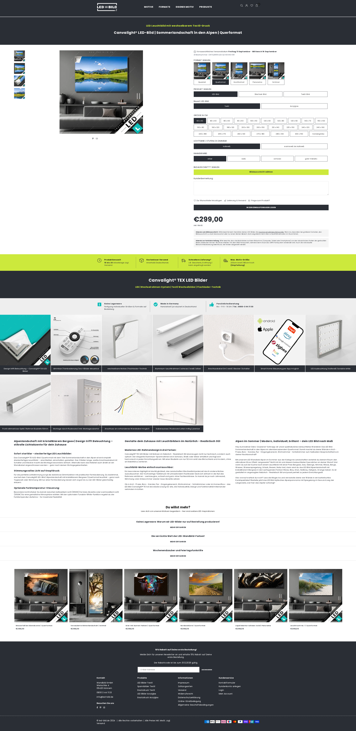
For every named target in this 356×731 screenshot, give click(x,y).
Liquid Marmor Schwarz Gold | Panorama (230, 625)
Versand (182, 690)
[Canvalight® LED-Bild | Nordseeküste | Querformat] (183, 595)
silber (210, 159)
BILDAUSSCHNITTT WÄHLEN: (207, 167)
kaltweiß (226, 146)
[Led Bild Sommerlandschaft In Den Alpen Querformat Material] (19, 81)
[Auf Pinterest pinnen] (93, 138)
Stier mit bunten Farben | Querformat (120, 625)
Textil (227, 106)
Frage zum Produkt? (260, 200)
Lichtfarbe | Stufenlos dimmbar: (210, 141)
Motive (148, 6)
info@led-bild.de (105, 697)
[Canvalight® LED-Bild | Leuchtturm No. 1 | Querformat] (293, 595)
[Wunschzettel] (251, 5)
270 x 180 (260, 134)
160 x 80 (200, 127)
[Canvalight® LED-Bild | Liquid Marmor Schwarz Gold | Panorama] (238, 595)
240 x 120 (305, 127)
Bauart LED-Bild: (201, 101)
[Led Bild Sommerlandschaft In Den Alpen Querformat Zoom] (19, 93)
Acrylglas (294, 106)
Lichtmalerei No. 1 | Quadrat (335, 625)
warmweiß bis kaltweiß (294, 146)
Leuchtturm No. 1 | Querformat (281, 625)
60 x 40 (200, 121)
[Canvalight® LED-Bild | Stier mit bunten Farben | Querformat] (128, 595)
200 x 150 (260, 127)
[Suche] (241, 5)
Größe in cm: (201, 115)
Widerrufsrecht (185, 693)
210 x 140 (275, 127)
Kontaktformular (227, 682)
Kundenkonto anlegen (230, 686)
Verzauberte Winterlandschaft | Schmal (66, 625)
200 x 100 (245, 127)
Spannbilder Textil (146, 686)
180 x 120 (230, 127)
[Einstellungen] (246, 5)
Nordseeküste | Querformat (170, 625)
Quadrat (202, 82)
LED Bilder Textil (145, 682)
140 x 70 (307, 121)
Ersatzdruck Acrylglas (147, 697)
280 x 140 (280, 134)
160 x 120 (215, 127)
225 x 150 (290, 127)
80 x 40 (213, 121)
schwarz (277, 159)
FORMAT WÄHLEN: (202, 60)
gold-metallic (311, 159)
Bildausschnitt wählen (261, 172)
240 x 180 (203, 134)
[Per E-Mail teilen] (97, 138)
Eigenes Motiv (185, 6)
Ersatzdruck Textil (146, 690)
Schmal (276, 82)
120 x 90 (294, 121)
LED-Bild (215, 94)
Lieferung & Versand (236, 200)
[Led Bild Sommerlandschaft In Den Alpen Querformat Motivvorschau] (19, 68)
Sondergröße (318, 134)
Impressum (183, 682)
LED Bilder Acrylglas (146, 693)
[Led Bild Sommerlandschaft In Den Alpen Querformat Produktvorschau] (19, 55)
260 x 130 (241, 134)
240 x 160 (320, 127)
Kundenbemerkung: (203, 178)
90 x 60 (240, 121)
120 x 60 (267, 121)
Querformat (220, 82)
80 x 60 (227, 121)
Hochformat (239, 82)
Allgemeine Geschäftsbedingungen (196, 704)
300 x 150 (299, 134)
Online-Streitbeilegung (189, 701)
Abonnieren (207, 670)
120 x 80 (280, 121)
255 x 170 (222, 134)
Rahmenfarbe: (200, 153)
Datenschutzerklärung (189, 697)
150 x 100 (321, 121)
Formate (164, 6)
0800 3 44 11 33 (104, 692)
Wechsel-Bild (260, 94)
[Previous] (30, 92)
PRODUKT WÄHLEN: (203, 89)
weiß (244, 159)
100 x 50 (253, 121)
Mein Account (226, 693)
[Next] (172, 92)
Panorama (257, 82)
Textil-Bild (305, 94)
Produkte (205, 6)
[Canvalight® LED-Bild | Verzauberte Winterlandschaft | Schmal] (73, 595)
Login (221, 690)
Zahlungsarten (185, 686)
